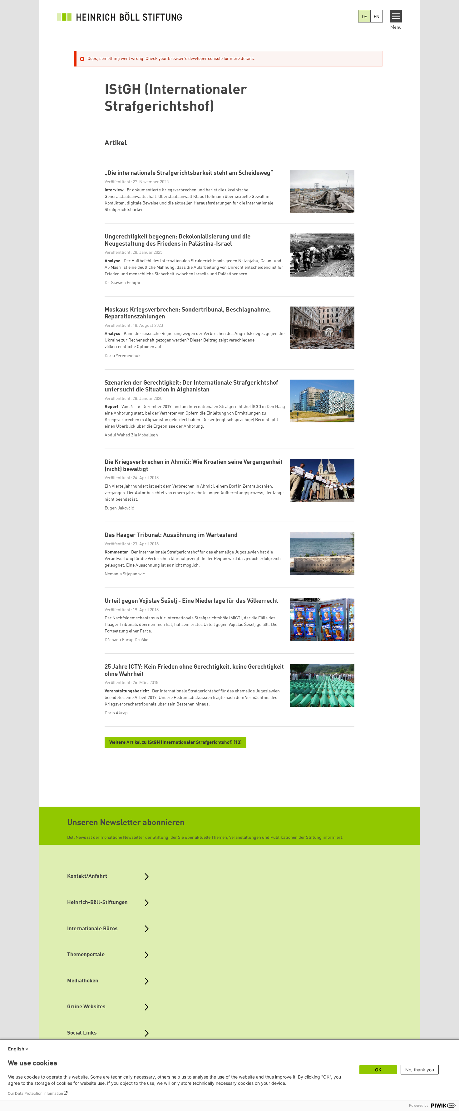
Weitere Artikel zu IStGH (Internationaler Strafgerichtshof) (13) (175, 742)
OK (378, 1069)
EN (376, 17)
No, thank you (419, 1069)
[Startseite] (119, 16)
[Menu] (396, 16)
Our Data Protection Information (35, 1093)
